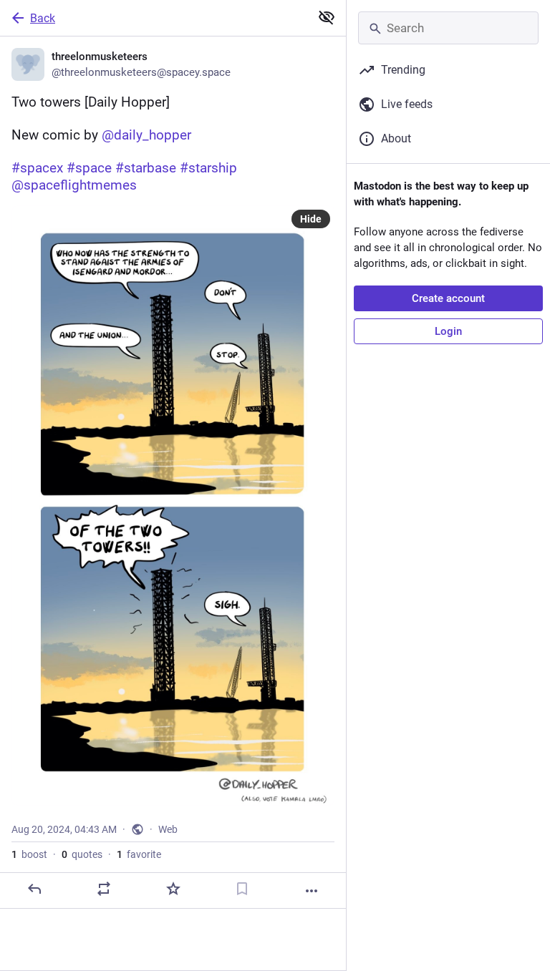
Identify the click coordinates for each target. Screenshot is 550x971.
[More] (311, 890)
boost (29, 854)
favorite (139, 854)
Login (448, 331)
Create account (448, 298)
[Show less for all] (326, 17)
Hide (311, 219)
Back (42, 18)
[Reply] (34, 888)
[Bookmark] (242, 888)
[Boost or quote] (103, 888)
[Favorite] (173, 888)
